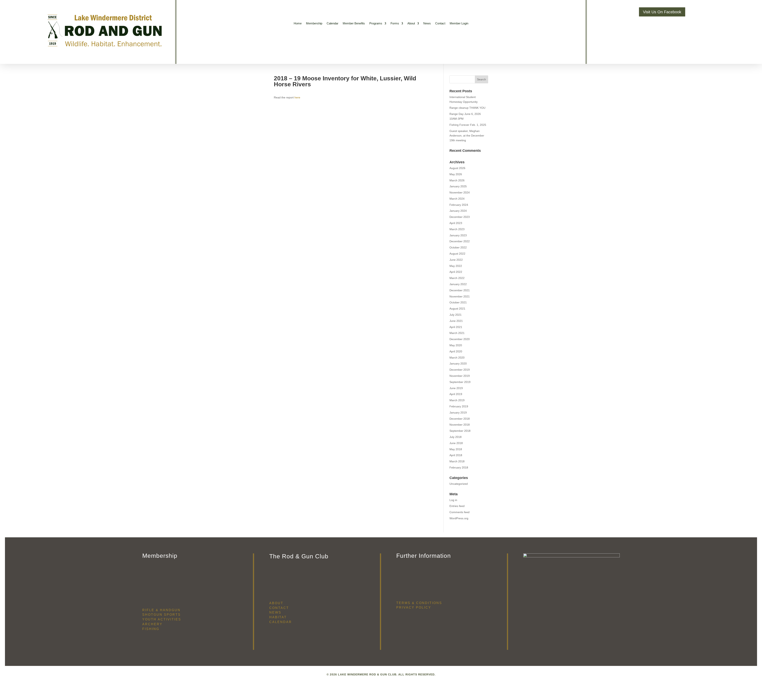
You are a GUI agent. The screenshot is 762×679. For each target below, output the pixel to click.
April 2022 (455, 271)
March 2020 (457, 357)
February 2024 (458, 204)
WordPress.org (458, 518)
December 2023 (459, 216)
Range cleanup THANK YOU (467, 107)
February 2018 (458, 467)
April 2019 (455, 394)
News (427, 23)
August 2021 (457, 308)
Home (298, 23)
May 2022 (455, 265)
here (297, 97)
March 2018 (457, 461)
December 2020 (459, 339)
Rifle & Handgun (161, 610)
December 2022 (459, 241)
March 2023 (457, 229)
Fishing (150, 629)
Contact (440, 23)
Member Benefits (354, 23)
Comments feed (459, 512)
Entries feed (457, 506)
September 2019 (459, 382)
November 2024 (459, 192)
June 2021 (456, 320)
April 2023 (455, 223)
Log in (453, 500)
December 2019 (459, 369)
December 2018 (459, 418)
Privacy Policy (413, 607)
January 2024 (458, 210)
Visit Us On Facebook (662, 12)
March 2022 (457, 278)
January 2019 (458, 412)
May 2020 (455, 345)
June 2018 (456, 443)
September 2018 (459, 430)
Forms (395, 23)
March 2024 (457, 198)
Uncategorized (458, 483)
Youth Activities (161, 619)
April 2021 (455, 327)
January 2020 (458, 363)
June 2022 (456, 259)
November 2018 (459, 424)
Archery (152, 624)
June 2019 (456, 388)
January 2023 (458, 235)
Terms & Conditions (419, 603)
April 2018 (455, 455)
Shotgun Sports (161, 614)
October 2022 (458, 247)
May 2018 (455, 449)
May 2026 (455, 174)
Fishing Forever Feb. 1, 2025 (467, 124)
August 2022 (457, 253)
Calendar (332, 23)
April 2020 (455, 351)
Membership (314, 23)
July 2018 (455, 437)
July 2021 (455, 314)
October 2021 (458, 302)
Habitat (278, 617)
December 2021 (459, 290)
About (411, 23)
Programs (375, 23)
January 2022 (458, 284)
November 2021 (459, 296)
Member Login (459, 23)
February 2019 (458, 406)
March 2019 (457, 400)
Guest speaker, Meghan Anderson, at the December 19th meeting (466, 135)
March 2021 (457, 333)
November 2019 (459, 375)
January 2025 (458, 186)
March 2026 (457, 180)
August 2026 (457, 168)
